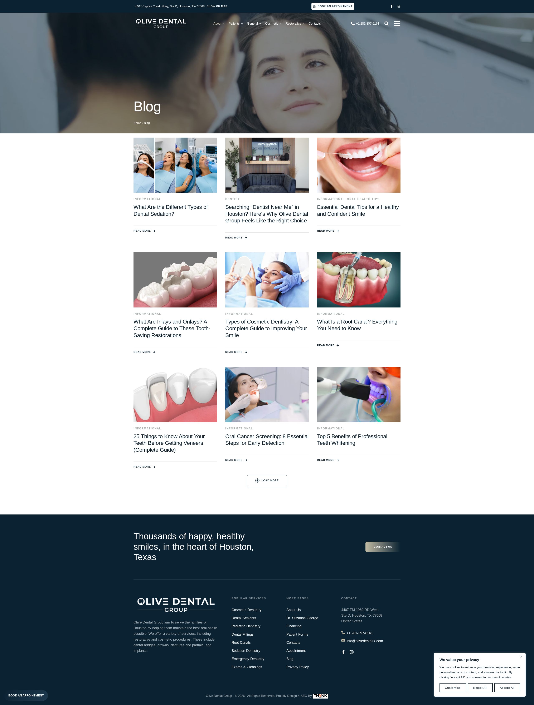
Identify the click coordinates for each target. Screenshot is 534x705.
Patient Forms (297, 634)
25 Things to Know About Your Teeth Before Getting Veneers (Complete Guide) (169, 443)
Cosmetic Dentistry (247, 610)
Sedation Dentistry (246, 651)
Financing (293, 626)
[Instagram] (398, 6)
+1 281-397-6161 (359, 633)
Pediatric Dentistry (246, 626)
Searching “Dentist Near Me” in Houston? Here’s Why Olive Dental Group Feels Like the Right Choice (266, 214)
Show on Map (217, 6)
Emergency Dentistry (248, 659)
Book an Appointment (26, 695)
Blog (289, 659)
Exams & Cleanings (247, 667)
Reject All (480, 687)
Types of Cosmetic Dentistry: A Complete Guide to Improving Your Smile (266, 328)
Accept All (507, 687)
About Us (293, 610)
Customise (453, 687)
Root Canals (241, 643)
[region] (480, 675)
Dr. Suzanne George (302, 618)
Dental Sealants (244, 618)
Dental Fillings (243, 634)
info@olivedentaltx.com (364, 641)
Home (137, 122)
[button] (332, 6)
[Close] (521, 656)
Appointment (296, 651)
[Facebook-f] (391, 6)
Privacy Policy (297, 667)
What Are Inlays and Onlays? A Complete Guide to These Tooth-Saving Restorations (172, 328)
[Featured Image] (175, 165)
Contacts (293, 643)
